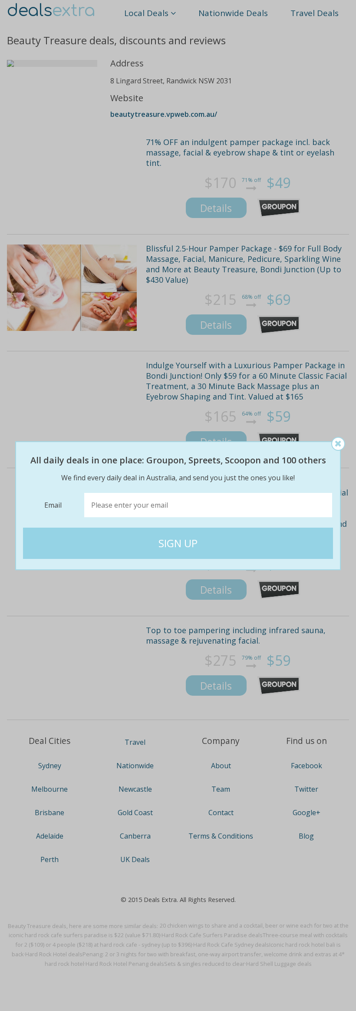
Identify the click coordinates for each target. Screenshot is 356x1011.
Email (53, 505)
